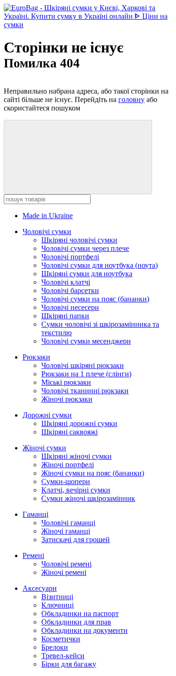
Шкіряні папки (65, 316)
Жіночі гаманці (65, 531)
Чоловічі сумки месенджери (86, 341)
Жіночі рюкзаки (66, 399)
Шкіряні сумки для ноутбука (86, 274)
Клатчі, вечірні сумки (75, 490)
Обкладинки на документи (84, 630)
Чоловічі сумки (47, 231)
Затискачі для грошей (75, 540)
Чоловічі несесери (70, 307)
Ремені (33, 555)
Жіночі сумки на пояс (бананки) (92, 473)
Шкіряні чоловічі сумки (79, 240)
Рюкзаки (36, 357)
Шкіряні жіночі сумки (76, 456)
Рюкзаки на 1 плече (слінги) (86, 374)
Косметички (60, 639)
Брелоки (54, 647)
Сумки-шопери (65, 481)
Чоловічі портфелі (70, 257)
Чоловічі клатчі (65, 282)
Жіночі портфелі (67, 465)
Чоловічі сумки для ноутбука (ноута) (99, 265)
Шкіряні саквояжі (69, 432)
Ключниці (57, 605)
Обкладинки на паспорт (80, 613)
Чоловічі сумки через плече (85, 248)
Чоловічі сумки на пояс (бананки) (95, 299)
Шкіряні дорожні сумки (79, 423)
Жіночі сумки (44, 448)
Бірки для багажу (68, 664)
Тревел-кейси (62, 656)
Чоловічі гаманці (68, 523)
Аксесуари (40, 588)
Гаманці (35, 514)
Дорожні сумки (47, 415)
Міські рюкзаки (66, 382)
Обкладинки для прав (76, 622)
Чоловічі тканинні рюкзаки (85, 391)
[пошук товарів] (78, 157)
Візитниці (57, 597)
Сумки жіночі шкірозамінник (88, 498)
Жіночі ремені (63, 572)
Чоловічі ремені (66, 564)
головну (131, 99)
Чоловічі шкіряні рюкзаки (82, 365)
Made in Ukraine (48, 216)
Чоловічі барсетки (70, 290)
